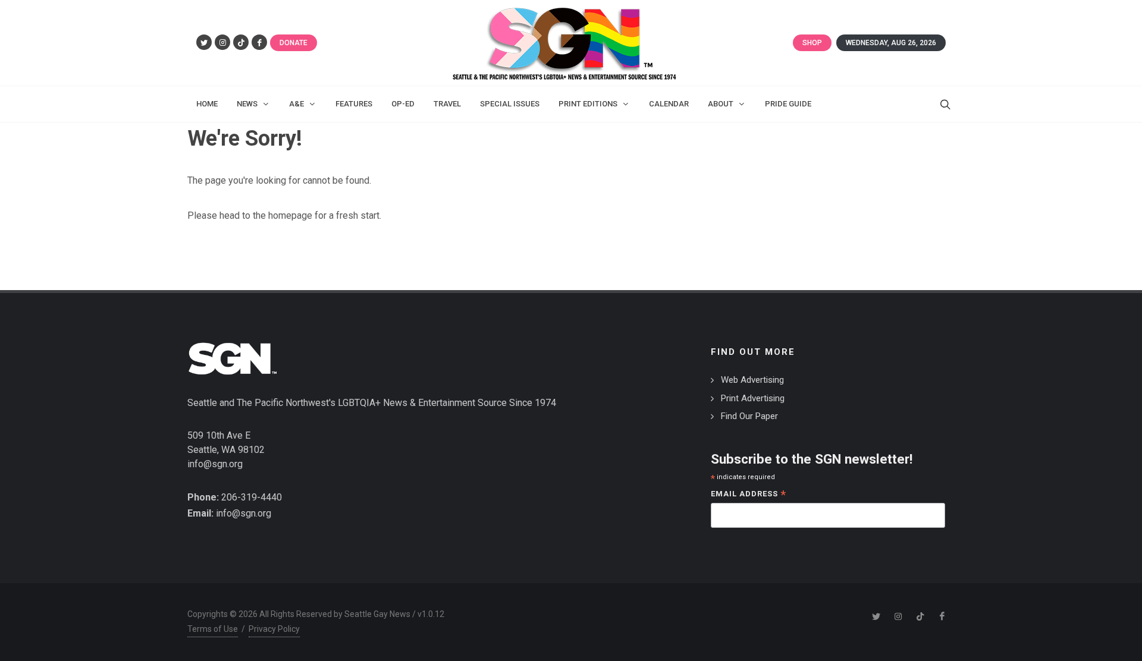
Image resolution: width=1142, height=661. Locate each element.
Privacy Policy (274, 629)
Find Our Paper (749, 416)
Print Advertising (753, 398)
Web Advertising (752, 379)
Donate (294, 43)
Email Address (748, 495)
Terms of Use (212, 629)
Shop (812, 43)
